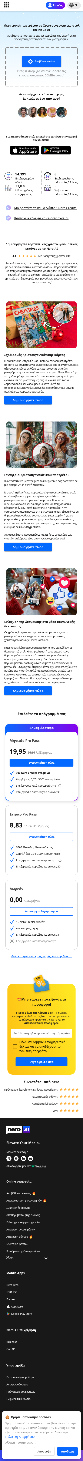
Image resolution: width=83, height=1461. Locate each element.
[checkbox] (15, 1046)
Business (11, 1342)
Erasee (10, 1299)
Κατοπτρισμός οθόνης (44, 1096)
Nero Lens (12, 1285)
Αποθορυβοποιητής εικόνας (23, 1215)
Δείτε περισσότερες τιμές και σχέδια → (41, 956)
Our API (11, 1349)
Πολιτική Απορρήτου (20, 1437)
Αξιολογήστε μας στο (18, 1166)
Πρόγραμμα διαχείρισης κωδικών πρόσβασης (31, 1089)
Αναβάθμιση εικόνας (18, 1193)
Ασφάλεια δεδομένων (45, 1103)
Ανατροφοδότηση (16, 1384)
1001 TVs (11, 1292)
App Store (17, 1306)
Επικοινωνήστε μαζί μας (20, 1377)
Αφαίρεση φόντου (17, 1237)
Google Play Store (21, 1314)
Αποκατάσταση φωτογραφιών (24, 1200)
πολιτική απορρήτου (34, 1051)
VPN (55, 1111)
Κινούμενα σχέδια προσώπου (23, 1251)
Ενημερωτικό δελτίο (18, 1399)
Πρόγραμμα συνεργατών (20, 1392)
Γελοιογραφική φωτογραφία (23, 1222)
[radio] (19, 256)
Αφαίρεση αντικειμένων (20, 1229)
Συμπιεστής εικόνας (18, 1208)
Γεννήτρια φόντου (17, 1244)
